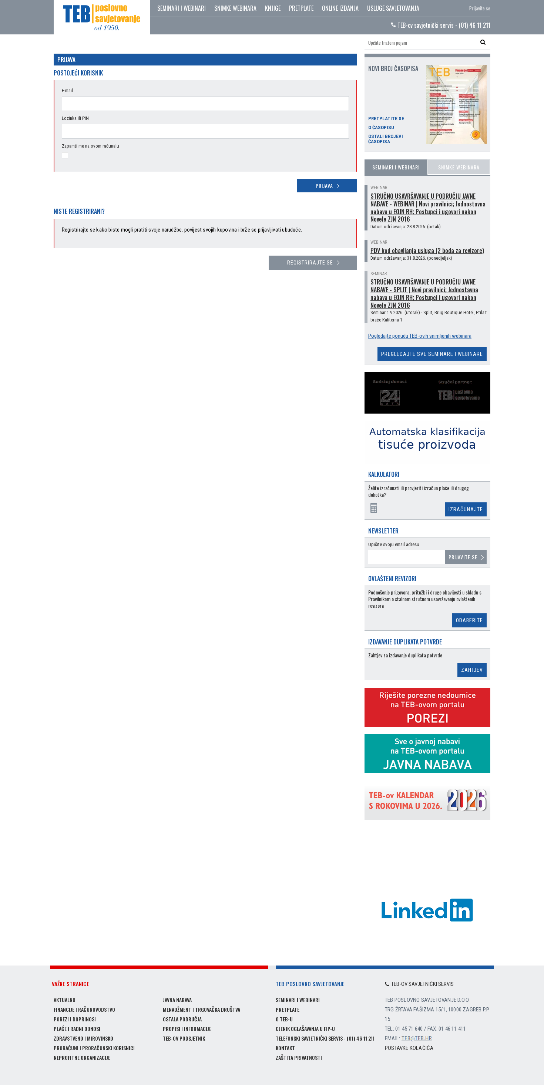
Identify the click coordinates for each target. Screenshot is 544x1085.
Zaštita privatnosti (299, 1057)
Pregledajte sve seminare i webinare (432, 354)
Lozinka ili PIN (75, 118)
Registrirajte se (310, 263)
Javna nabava (177, 1000)
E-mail (67, 90)
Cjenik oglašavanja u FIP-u (305, 1028)
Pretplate (301, 8)
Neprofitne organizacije (82, 1057)
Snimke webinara (235, 8)
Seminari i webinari (181, 8)
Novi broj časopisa (393, 68)
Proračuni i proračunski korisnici (94, 1048)
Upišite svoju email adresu (393, 544)
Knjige (273, 8)
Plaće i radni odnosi (77, 1028)
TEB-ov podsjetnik (184, 1038)
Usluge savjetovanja (393, 8)
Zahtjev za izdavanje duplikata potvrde (405, 655)
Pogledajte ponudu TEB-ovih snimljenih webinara (419, 336)
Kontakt (285, 1048)
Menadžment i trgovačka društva (201, 1009)
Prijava (324, 185)
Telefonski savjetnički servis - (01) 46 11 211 (325, 1038)
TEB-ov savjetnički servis (422, 984)
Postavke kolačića (409, 1048)
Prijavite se (479, 8)
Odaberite (469, 620)
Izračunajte (466, 509)
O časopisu (381, 127)
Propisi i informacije (187, 1028)
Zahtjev (472, 670)
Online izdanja (340, 8)
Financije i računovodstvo (84, 1009)
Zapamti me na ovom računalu (90, 146)
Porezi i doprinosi (75, 1019)
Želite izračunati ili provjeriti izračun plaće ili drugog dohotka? (418, 491)
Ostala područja (182, 1019)
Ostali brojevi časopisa (385, 139)
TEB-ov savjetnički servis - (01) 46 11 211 (443, 25)
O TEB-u (284, 1019)
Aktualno (64, 1000)
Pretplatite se (386, 118)
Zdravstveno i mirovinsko (83, 1038)
